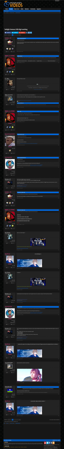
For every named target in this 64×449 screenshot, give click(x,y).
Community (32, 9)
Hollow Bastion (13, 87)
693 (13, 397)
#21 (58, 51)
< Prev (9, 419)
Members (27, 9)
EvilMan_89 (15, 30)
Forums (11, 9)
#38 (58, 382)
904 (13, 104)
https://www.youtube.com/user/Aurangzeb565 (36, 164)
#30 (58, 224)
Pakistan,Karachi (12, 173)
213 (13, 243)
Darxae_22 (8, 179)
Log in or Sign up (57, 0)
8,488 (13, 51)
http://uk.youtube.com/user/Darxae (21, 186)
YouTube (37, 89)
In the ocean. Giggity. (12, 102)
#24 (58, 107)
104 (13, 372)
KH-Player (7, 232)
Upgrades (39, 9)
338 (13, 89)
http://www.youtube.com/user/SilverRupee (25, 100)
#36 (58, 340)
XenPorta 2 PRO (6, 421)
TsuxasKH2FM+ (9, 363)
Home (6, 9)
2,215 (13, 175)
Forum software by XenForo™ (51, 444)
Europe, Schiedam (12, 370)
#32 (58, 268)
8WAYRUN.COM (16, 421)
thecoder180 (8, 386)
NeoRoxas (18, 268)
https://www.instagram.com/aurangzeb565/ (36, 165)
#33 (58, 289)
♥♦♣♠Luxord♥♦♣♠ (19, 62)
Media (22, 9)
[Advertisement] (32, 21)
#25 (58, 121)
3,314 (13, 74)
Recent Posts (6, 10)
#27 (58, 167)
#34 (58, 302)
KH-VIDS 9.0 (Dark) (7, 440)
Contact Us (55, 440)
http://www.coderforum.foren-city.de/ (22, 248)
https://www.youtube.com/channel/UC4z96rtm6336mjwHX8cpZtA (28, 143)
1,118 (13, 267)
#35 (58, 314)
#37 (58, 358)
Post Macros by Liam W (51, 445)
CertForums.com (55, 448)
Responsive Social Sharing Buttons (48, 448)
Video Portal (16, 9)
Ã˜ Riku (7, 78)
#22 (58, 62)
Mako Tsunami (9, 95)
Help (59, 440)
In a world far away (12, 241)
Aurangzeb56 (18, 167)
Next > (20, 419)
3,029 (13, 153)
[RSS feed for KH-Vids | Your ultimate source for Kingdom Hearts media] (53, 443)
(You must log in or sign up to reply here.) (55, 419)
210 (13, 188)
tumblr (35, 89)
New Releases (10, 30)
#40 (58, 415)
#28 (58, 188)
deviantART (40, 89)
